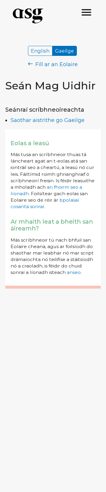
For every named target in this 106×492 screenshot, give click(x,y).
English (40, 51)
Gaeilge (64, 51)
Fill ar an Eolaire (56, 64)
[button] (86, 12)
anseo (74, 272)
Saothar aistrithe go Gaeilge (48, 120)
